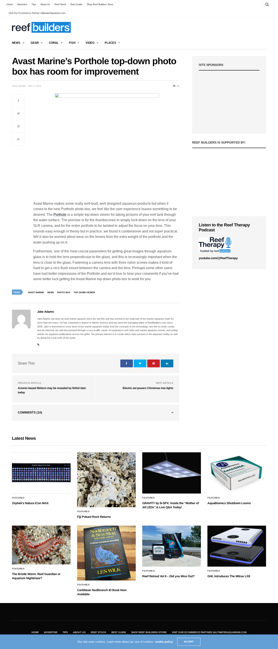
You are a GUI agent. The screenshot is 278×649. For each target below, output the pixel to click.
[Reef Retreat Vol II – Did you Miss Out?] (171, 546)
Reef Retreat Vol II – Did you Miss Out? (168, 576)
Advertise (22, 4)
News (16, 42)
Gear (35, 42)
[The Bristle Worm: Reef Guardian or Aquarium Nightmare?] (41, 545)
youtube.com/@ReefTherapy (218, 258)
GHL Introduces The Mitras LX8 (228, 576)
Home (10, 4)
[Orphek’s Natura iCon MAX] (41, 473)
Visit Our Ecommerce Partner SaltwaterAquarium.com (37, 13)
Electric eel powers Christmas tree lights (148, 388)
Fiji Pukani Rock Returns (94, 516)
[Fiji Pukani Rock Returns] (106, 479)
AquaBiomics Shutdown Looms (229, 503)
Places (110, 42)
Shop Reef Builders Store (100, 4)
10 (177, 86)
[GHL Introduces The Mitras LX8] (236, 546)
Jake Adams (19, 86)
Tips (33, 4)
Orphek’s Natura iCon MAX (30, 503)
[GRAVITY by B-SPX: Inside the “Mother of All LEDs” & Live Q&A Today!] (171, 473)
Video (90, 42)
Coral (54, 42)
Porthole (59, 214)
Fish (72, 42)
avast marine (36, 292)
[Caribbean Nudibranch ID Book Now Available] (106, 553)
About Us (45, 4)
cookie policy (164, 641)
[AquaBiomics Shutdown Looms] (236, 473)
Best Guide (76, 4)
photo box (63, 292)
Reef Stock (60, 4)
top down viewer (84, 292)
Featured (18, 498)
